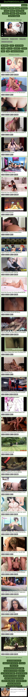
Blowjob (12, 10)
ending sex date (14, 665)
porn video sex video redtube (8, 673)
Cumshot (24, 48)
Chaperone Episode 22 (17, 51)
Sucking (6, 10)
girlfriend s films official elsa (8, 680)
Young (3, 48)
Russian (17, 8)
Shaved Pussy (20, 10)
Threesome (24, 8)
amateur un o (21, 675)
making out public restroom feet (10, 663)
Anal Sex (23, 13)
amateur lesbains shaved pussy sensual (14, 678)
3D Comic (9, 48)
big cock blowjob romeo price (14, 660)
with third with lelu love (21, 673)
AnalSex (11, 8)
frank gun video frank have (14, 683)
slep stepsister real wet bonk (10, 670)
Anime (11, 45)
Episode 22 (17, 48)
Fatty (8, 51)
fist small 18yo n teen (21, 680)
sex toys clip (22, 663)
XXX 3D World (19, 45)
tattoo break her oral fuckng (10, 675)
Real (18, 13)
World (3, 51)
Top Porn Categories (14, 16)
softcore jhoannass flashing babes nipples (14, 668)
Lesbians (12, 13)
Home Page (4, 8)
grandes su (21, 670)
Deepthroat (5, 13)
